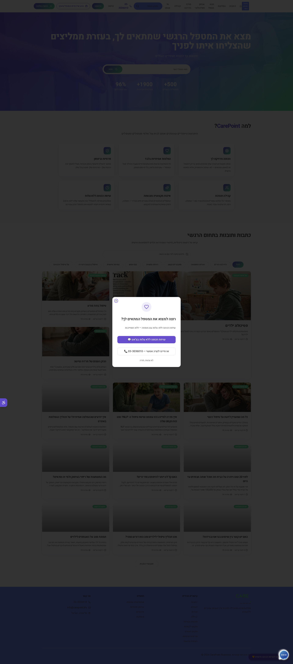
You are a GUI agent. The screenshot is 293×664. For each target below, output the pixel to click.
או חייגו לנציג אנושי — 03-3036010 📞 (146, 351)
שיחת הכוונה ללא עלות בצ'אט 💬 (146, 340)
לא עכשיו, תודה (146, 360)
